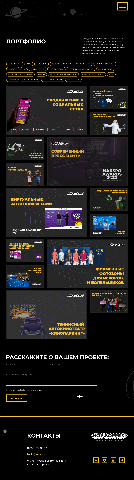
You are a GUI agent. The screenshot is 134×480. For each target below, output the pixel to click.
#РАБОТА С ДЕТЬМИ (30, 80)
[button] (122, 6)
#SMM (28, 64)
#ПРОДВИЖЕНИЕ (83, 64)
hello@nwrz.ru (36, 454)
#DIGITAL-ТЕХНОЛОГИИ (61, 64)
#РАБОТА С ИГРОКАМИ (52, 80)
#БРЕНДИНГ (41, 64)
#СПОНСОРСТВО (105, 69)
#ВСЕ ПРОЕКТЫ (14, 64)
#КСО (111, 74)
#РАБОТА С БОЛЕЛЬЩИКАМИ (20, 74)
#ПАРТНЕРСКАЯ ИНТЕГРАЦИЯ (81, 69)
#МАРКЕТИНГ (38, 69)
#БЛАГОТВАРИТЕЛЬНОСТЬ (93, 74)
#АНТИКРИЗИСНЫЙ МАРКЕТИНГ (63, 74)
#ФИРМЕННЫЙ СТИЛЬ (105, 64)
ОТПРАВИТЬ (16, 398)
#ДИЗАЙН (12, 80)
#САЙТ (25, 69)
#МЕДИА (41, 74)
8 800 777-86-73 (37, 448)
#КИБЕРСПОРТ (73, 80)
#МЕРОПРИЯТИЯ (56, 69)
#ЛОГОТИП (12, 69)
